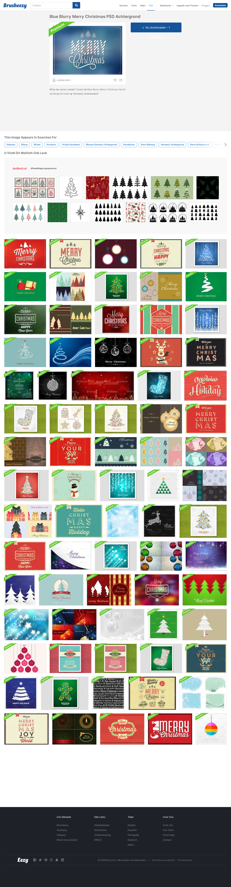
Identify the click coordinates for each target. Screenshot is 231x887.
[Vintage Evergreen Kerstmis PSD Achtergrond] (161, 254)
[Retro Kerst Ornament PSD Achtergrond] (25, 658)
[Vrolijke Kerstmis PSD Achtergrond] (70, 254)
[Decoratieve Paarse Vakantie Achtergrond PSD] (206, 556)
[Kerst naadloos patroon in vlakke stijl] (135, 213)
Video (142, 5)
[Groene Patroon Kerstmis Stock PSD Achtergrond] (161, 658)
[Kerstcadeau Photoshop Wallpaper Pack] (28, 521)
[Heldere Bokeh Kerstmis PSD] (157, 590)
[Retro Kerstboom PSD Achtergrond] (116, 419)
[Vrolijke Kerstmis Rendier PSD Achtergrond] (161, 352)
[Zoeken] (76, 5)
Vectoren (123, 5)
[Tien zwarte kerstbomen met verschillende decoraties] (130, 188)
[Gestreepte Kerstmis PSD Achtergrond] (161, 319)
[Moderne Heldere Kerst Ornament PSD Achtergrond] (211, 729)
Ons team (168, 830)
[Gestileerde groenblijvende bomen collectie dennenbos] (108, 213)
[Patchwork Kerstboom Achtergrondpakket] (70, 286)
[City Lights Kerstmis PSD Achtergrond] (102, 386)
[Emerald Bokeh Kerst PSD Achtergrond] (19, 386)
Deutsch (132, 839)
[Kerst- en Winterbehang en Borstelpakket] (203, 693)
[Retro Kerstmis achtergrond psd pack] (70, 419)
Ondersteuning (102, 834)
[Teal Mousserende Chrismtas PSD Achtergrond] (122, 485)
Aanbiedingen (102, 825)
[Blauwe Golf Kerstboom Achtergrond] (70, 352)
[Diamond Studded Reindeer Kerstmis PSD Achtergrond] (159, 521)
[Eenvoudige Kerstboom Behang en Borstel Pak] (161, 451)
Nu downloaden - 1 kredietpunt (158, 29)
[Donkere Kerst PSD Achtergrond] (206, 352)
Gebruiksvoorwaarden (163, 860)
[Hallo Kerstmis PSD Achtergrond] (79, 521)
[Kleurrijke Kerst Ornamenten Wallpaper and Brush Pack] (204, 485)
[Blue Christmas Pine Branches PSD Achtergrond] (122, 521)
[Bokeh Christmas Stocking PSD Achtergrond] (25, 419)
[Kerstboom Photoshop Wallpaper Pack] (25, 451)
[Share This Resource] (121, 80)
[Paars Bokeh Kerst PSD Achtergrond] (70, 556)
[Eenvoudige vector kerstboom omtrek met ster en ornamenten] (71, 188)
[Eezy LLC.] (23, 860)
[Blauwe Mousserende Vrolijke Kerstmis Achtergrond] (206, 319)
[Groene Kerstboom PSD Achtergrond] (116, 286)
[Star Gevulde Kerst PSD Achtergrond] (26, 624)
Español (132, 830)
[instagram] (51, 860)
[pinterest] (45, 860)
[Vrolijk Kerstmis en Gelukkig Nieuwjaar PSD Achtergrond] (61, 590)
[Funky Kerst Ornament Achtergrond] (116, 254)
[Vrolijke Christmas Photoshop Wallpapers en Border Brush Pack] (161, 286)
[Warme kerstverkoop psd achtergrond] (122, 729)
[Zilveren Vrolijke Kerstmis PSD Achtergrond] (122, 624)
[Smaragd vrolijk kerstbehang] (25, 286)
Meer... (131, 844)
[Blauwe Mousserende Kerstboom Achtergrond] (206, 254)
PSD (151, 5)
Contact (167, 839)
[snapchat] (56, 860)
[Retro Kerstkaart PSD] (70, 658)
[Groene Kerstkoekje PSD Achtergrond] (64, 693)
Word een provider (67, 839)
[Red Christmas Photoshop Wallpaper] (109, 590)
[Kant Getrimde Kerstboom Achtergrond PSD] (204, 624)
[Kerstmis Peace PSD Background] (206, 658)
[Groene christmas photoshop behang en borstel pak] (116, 451)
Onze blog (168, 834)
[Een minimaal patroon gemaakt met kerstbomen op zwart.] (208, 188)
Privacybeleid (185, 860)
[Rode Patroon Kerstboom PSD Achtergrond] (26, 485)
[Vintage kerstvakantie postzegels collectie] (34, 188)
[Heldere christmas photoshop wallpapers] (74, 624)
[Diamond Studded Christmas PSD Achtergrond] (53, 386)
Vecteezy (62, 830)
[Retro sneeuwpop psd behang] (74, 485)
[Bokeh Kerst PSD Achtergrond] (116, 319)
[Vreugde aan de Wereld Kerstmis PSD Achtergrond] (206, 419)
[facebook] (34, 860)
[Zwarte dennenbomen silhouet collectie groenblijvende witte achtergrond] (204, 213)
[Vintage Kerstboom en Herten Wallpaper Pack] (206, 451)
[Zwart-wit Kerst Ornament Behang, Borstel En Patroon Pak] (116, 352)
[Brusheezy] (15, 5)
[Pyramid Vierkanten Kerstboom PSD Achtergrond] (163, 485)
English (132, 825)
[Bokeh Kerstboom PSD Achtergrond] (203, 521)
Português (133, 834)
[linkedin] (62, 860)
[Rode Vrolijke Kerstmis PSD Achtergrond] (25, 254)
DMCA (97, 839)
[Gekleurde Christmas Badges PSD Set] (152, 693)
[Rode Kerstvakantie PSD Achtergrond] (205, 386)
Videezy (61, 834)
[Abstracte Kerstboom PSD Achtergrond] (20, 590)
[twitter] (40, 860)
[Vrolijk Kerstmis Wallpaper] (25, 352)
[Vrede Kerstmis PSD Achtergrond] (70, 451)
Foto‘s (134, 5)
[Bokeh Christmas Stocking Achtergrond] (159, 386)
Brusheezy (62, 825)
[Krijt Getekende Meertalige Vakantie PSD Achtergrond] (108, 693)
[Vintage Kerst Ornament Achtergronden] (161, 556)
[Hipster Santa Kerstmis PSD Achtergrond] (170, 729)
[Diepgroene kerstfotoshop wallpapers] (74, 729)
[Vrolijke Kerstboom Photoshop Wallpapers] (70, 319)
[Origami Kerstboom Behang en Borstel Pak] (206, 286)
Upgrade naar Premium (187, 5)
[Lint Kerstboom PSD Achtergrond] (21, 693)
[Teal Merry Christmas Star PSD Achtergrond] (116, 556)
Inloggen (206, 5)
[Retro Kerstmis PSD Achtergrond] (25, 556)
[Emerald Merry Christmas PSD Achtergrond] (25, 319)
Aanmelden (220, 5)
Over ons (168, 825)
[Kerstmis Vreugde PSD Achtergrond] (26, 729)
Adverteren (100, 830)
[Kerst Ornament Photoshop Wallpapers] (161, 419)
